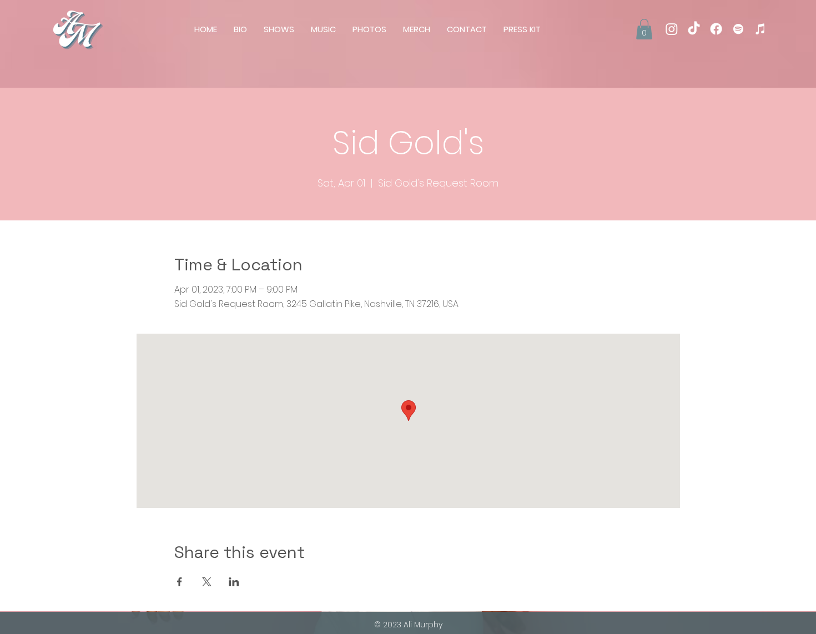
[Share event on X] (207, 581)
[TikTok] (694, 29)
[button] (644, 29)
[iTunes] (760, 29)
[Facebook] (716, 29)
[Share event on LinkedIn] (234, 581)
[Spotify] (738, 29)
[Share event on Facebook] (179, 581)
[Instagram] (671, 29)
